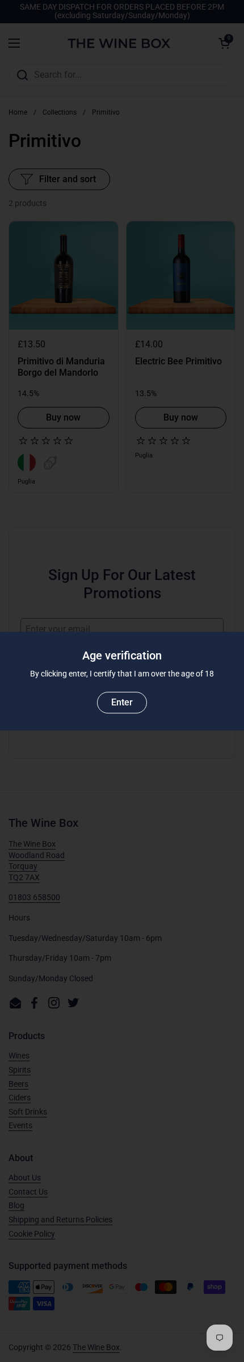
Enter (122, 702)
